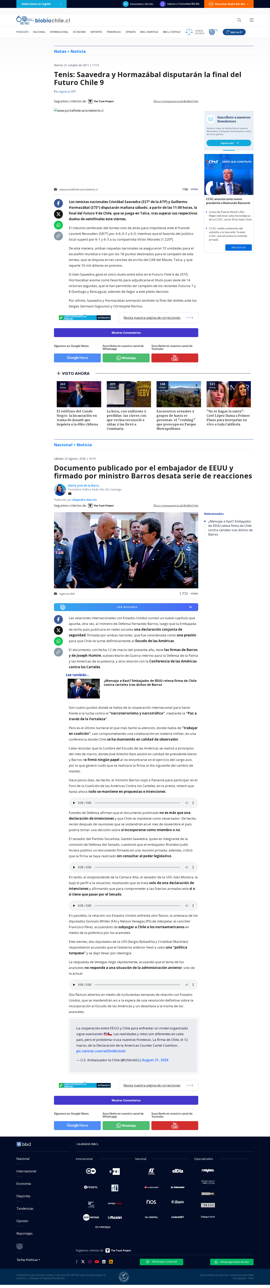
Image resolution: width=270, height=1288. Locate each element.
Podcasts (22, 32)
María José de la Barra (83, 485)
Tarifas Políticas (27, 1260)
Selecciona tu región (36, 4)
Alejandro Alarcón (84, 500)
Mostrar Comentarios (126, 332)
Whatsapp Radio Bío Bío (234, 1262)
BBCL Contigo (172, 32)
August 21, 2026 (155, 1060)
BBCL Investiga (149, 32)
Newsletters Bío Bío (141, 4)
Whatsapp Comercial (164, 1261)
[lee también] (85, 688)
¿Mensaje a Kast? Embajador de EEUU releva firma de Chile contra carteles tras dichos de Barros (150, 683)
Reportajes (24, 1233)
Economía (79, 32)
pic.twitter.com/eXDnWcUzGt (101, 1051)
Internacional (59, 32)
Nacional (39, 32)
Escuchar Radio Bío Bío (230, 4)
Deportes (96, 32)
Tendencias (114, 32)
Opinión (131, 32)
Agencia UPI (67, 91)
